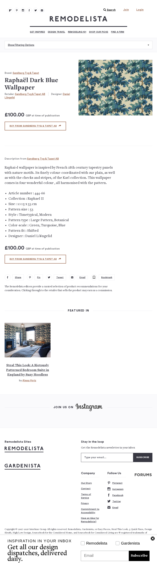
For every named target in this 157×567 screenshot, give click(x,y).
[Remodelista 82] (29, 10)
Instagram (117, 489)
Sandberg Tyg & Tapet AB (30, 94)
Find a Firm (117, 32)
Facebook (117, 495)
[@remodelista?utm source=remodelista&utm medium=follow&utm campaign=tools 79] (10, 10)
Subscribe (139, 556)
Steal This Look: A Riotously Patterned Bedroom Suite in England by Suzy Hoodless (27, 370)
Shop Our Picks (98, 32)
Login (140, 9)
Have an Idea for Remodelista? (90, 520)
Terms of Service (86, 496)
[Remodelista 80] (16, 10)
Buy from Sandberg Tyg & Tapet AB (33, 126)
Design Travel (56, 32)
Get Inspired (37, 32)
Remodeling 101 (77, 32)
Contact (86, 488)
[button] (108, 10)
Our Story (86, 483)
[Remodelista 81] (23, 10)
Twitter (116, 501)
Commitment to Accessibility (90, 511)
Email (115, 507)
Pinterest (117, 483)
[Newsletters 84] (42, 10)
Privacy (85, 503)
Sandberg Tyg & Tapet (26, 73)
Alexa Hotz (29, 380)
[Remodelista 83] (35, 10)
